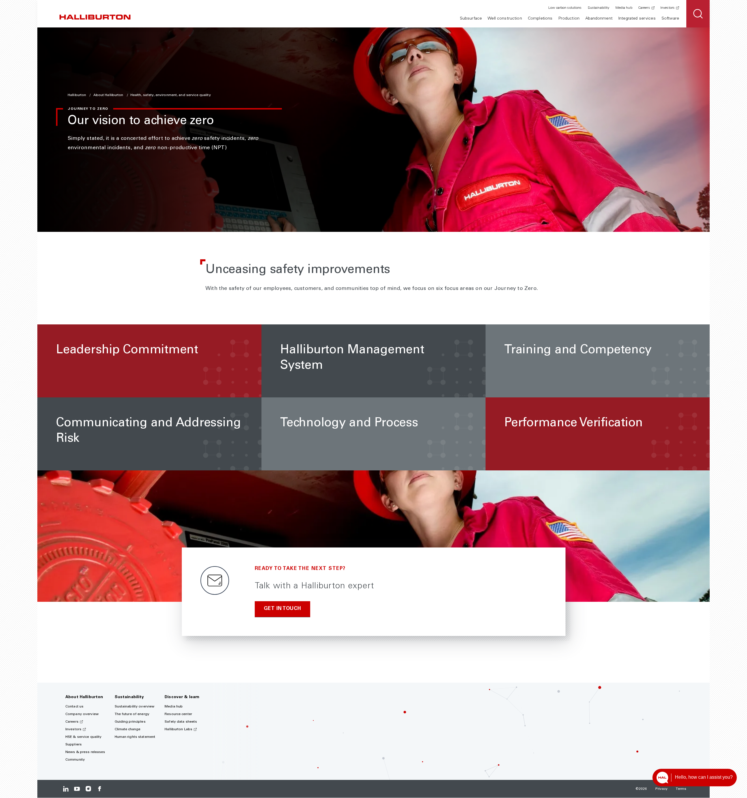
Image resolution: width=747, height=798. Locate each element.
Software (670, 19)
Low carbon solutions (565, 8)
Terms (681, 789)
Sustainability (599, 8)
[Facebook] (99, 789)
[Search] (698, 13)
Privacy (661, 789)
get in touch (282, 608)
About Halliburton (108, 95)
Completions (540, 19)
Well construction (505, 19)
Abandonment (598, 19)
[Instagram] (88, 789)
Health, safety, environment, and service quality (170, 95)
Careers (644, 8)
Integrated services (637, 19)
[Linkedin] (66, 789)
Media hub (623, 8)
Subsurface (471, 19)
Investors (667, 8)
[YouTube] (77, 789)
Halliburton (77, 95)
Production (569, 19)
